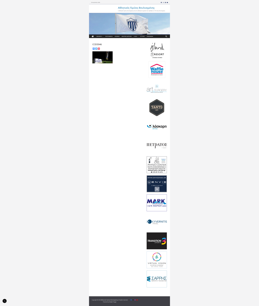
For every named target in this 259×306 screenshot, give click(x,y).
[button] (102, 36)
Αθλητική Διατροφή (127, 36)
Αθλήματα (99, 36)
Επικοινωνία (150, 36)
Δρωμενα (117, 36)
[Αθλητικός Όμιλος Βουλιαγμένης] (129, 14)
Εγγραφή (142, 36)
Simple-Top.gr (112, 302)
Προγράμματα (109, 36)
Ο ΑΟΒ (135, 36)
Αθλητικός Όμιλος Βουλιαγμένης (136, 7)
